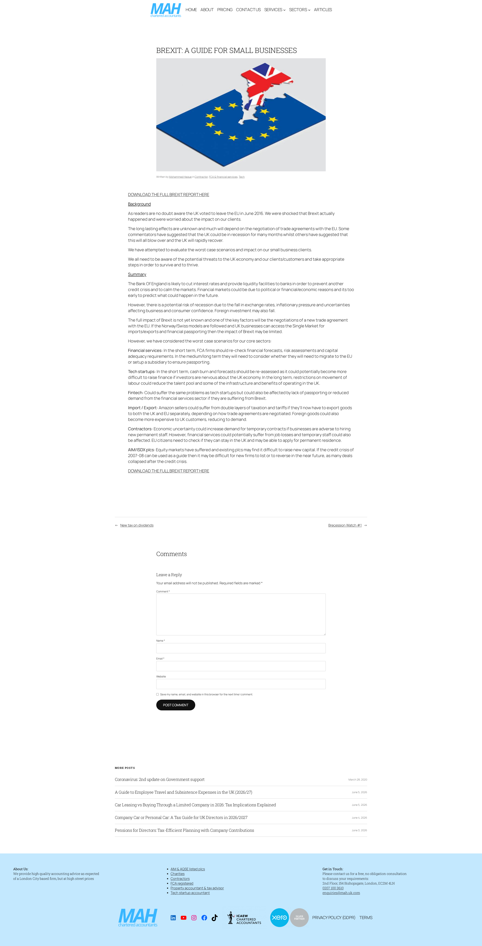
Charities (178, 873)
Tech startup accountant (190, 892)
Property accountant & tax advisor (197, 888)
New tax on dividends (136, 525)
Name (160, 640)
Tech (242, 176)
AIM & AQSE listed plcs (188, 869)
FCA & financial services (223, 176)
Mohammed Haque (180, 176)
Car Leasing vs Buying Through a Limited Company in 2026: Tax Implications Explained (195, 804)
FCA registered (182, 883)
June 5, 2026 (359, 792)
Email (160, 658)
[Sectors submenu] (309, 9)
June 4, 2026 (359, 817)
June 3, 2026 (359, 830)
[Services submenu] (284, 9)
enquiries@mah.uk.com (341, 892)
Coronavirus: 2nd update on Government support (160, 779)
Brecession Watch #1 (345, 525)
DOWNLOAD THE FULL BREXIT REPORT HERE (168, 194)
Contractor (201, 176)
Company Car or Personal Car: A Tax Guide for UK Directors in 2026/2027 (181, 817)
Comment (163, 591)
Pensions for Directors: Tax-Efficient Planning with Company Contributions (184, 830)
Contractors (180, 878)
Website (161, 676)
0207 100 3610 (333, 888)
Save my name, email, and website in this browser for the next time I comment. (206, 694)
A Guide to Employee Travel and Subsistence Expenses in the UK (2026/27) (183, 792)
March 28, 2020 (358, 779)
